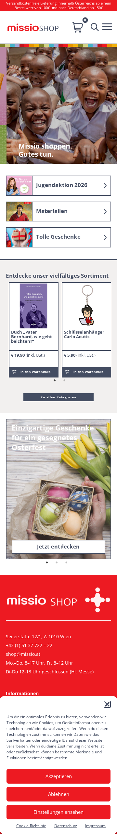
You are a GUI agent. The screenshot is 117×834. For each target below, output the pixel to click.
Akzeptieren (59, 776)
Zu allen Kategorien (58, 397)
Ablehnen (58, 794)
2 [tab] (64, 380)
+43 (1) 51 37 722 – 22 (29, 645)
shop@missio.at (23, 654)
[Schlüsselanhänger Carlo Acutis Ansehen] (86, 306)
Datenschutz (65, 825)
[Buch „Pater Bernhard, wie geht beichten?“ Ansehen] (33, 306)
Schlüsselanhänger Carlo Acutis (84, 334)
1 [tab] (55, 380)
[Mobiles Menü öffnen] (109, 26)
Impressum (95, 825)
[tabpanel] (33, 329)
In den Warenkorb (35, 371)
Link (58, 185)
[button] (107, 704)
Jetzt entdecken (58, 546)
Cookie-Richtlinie (31, 825)
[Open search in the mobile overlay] (96, 27)
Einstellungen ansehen (58, 812)
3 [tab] (66, 562)
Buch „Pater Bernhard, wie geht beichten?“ (31, 336)
